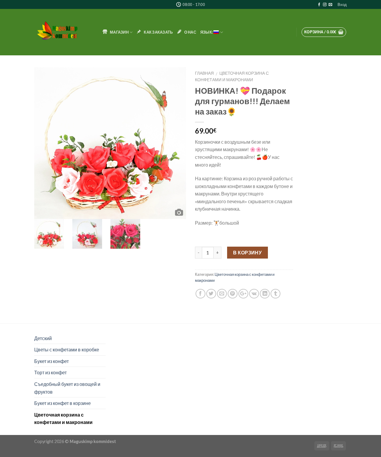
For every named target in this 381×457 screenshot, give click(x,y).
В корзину (247, 252)
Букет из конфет (51, 361)
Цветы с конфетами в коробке (66, 349)
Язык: (207, 32)
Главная (204, 73)
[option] (110, 143)
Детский (43, 338)
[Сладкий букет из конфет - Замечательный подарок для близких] (64, 32)
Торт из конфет (50, 372)
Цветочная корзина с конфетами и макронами (63, 418)
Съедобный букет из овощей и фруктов (67, 388)
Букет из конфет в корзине (62, 403)
